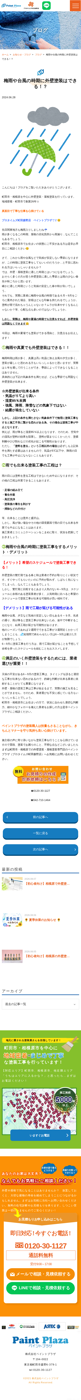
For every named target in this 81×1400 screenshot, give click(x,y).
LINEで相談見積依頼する (44, 1288)
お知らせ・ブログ (22, 54)
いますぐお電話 (40, 1135)
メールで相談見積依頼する (43, 1274)
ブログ (38, 54)
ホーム (5, 54)
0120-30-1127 (45, 1246)
